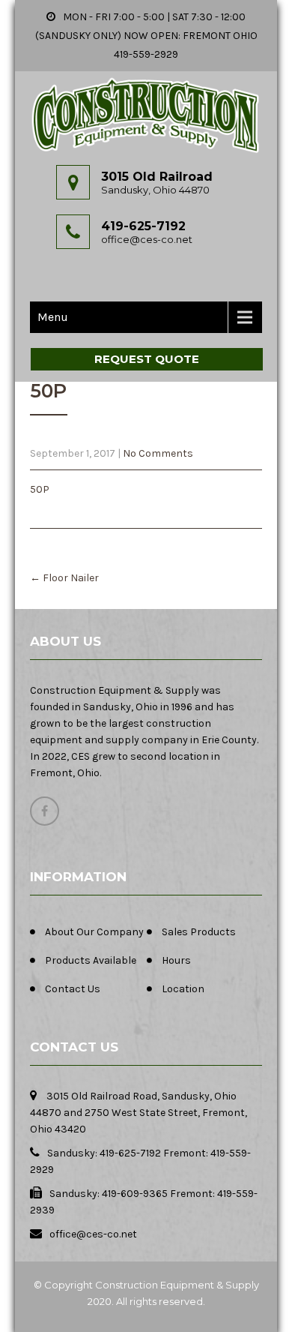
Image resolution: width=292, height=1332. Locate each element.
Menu (52, 317)
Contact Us (72, 988)
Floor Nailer (64, 578)
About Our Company (94, 932)
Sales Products (199, 932)
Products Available (90, 960)
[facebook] (44, 811)
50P (39, 489)
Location (183, 988)
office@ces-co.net (146, 239)
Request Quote (146, 359)
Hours (176, 960)
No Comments (158, 453)
